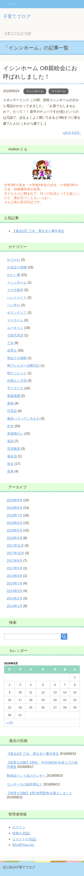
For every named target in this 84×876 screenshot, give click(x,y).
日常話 (12, 411)
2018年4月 (14, 538)
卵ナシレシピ (17, 373)
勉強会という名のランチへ (26, 775)
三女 (10, 343)
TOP (17, 33)
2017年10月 (15, 553)
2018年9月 (14, 500)
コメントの (24, 839)
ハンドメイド (17, 297)
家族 (10, 403)
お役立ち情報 (17, 267)
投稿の (21, 833)
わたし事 (13, 275)
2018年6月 (14, 523)
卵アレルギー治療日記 (23, 365)
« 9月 (9, 722)
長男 (10, 471)
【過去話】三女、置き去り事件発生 (38, 231)
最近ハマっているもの (23, 418)
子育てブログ (17, 16)
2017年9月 (14, 560)
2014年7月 (14, 583)
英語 (10, 441)
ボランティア (17, 312)
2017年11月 (15, 545)
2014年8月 (14, 576)
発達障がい (15, 433)
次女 (10, 426)
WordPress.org (23, 845)
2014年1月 (14, 606)
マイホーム (58, 91)
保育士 (12, 350)
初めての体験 (17, 358)
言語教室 (13, 448)
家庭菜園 (13, 396)
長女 (10, 464)
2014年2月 (14, 598)
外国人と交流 (17, 380)
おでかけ (13, 259)
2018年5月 (14, 530)
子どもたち (15, 388)
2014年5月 (14, 591)
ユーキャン (15, 328)
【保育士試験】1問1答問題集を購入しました (39, 793)
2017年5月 (14, 568)
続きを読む (73, 132)
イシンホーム (34, 91)
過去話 (12, 456)
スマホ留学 (15, 290)
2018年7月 (14, 515)
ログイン (18, 827)
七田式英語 (15, 335)
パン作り (13, 305)
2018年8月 (14, 508)
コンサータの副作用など (25, 784)
